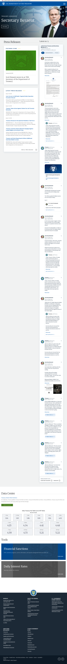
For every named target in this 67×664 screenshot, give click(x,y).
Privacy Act (5, 632)
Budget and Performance (8, 636)
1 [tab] (65, 21)
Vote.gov (29, 651)
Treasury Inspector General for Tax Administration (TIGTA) (33, 607)
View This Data (7, 505)
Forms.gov (30, 642)
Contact (4, 658)
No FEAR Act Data (7, 645)
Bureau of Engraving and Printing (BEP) (8, 604)
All (42, 52)
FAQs (27, 657)
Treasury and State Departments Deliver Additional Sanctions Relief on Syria (19, 139)
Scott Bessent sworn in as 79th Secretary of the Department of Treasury (18, 79)
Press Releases (12, 42)
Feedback (31, 657)
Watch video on (49, 415)
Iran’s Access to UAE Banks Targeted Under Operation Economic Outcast (19, 96)
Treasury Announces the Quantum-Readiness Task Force (20, 120)
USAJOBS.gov (30, 634)
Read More (5, 26)
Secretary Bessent (18, 20)
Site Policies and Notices (20, 657)
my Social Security (31, 649)
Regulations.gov (31, 644)
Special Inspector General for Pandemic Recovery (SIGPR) (33, 615)
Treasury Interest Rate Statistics (9, 497)
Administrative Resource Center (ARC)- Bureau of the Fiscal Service (57, 603)
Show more (47, 75)
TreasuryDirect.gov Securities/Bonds (7, 639)
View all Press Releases (27, 149)
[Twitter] (59, 659)
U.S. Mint (5, 622)
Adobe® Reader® (14, 660)
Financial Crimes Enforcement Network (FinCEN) (8, 612)
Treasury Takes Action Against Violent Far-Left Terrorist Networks (20, 109)
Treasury (56, 52)
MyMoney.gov (30, 638)
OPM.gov (29, 636)
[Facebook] (62, 659)
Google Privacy (12, 657)
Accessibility (40, 657)
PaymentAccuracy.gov (32, 647)
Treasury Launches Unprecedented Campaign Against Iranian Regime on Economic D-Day (19, 129)
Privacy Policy (5, 657)
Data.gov (29, 640)
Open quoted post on (50, 140)
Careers (35, 657)
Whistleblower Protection (8, 647)
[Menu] (64, 4)
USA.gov (29, 632)
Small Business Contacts (8, 634)
